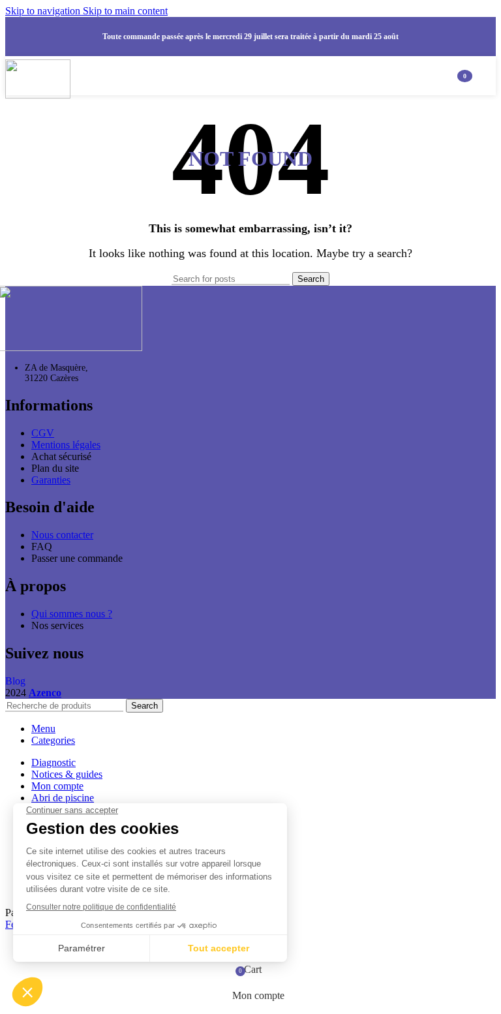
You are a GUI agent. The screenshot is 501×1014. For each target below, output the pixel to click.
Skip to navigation (44, 10)
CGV (42, 432)
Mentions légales (65, 444)
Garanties (50, 479)
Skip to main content (125, 10)
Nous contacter (62, 534)
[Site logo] (37, 94)
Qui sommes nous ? (71, 613)
